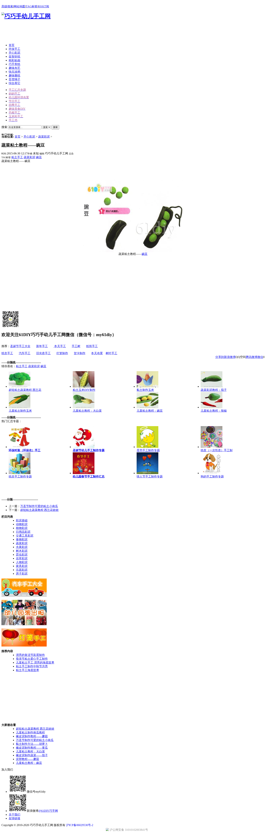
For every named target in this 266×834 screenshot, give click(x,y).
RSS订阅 (43, 6)
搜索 (55, 127)
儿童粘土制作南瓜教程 (30, 732)
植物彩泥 (22, 528)
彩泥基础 (22, 520)
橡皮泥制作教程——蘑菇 (32, 736)
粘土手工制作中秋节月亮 (32, 666)
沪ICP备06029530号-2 (79, 825)
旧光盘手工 (43, 353)
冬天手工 (60, 346)
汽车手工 (24, 353)
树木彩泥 (22, 550)
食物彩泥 (22, 539)
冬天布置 (97, 353)
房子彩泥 (22, 573)
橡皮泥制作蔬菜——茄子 (32, 755)
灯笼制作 (62, 353)
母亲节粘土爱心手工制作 (32, 658)
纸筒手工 (92, 346)
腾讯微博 (251, 357)
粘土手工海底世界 (27, 670)
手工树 (76, 346)
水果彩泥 (22, 547)
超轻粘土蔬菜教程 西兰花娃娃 (39, 509)
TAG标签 (31, 6)
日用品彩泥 (23, 531)
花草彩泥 (22, 558)
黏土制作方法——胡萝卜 (32, 743)
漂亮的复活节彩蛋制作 (30, 654)
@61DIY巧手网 (48, 810)
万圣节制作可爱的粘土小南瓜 (39, 506)
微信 (260, 357)
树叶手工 (111, 353)
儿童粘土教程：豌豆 (29, 762)
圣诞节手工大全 (20, 346)
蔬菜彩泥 (44, 136)
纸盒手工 (7, 353)
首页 (17, 136)
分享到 (219, 357)
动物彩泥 (22, 524)
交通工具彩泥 (24, 535)
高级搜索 (7, 6)
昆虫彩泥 (22, 554)
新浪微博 (230, 357)
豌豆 (39, 157)
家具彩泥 (22, 566)
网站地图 (19, 6)
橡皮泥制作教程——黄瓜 (32, 747)
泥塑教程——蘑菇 (27, 759)
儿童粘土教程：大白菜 (30, 751)
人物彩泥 (22, 562)
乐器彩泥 (22, 569)
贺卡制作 (79, 353)
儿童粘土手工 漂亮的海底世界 (35, 662)
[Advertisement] (67, 32)
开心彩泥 (29, 136)
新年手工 (42, 346)
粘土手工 (17, 157)
